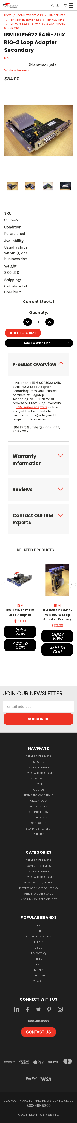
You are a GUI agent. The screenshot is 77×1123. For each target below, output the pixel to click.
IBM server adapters (31, 407)
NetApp (38, 969)
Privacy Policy (38, 800)
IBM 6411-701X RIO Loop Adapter (20, 612)
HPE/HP (38, 942)
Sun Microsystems (38, 936)
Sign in (30, 828)
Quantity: (38, 312)
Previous (5, 584)
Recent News (38, 817)
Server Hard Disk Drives (38, 773)
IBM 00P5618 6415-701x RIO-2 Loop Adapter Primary (57, 614)
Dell (38, 930)
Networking (38, 778)
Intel (39, 958)
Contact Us (38, 823)
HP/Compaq (38, 953)
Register (45, 828)
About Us (38, 789)
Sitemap (39, 834)
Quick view (20, 632)
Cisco (38, 947)
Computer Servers (38, 865)
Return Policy (38, 806)
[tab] (38, 364)
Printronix (39, 975)
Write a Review (16, 70)
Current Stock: (38, 301)
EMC (38, 964)
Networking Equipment (39, 882)
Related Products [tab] (35, 550)
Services (38, 784)
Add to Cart (20, 645)
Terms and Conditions (38, 795)
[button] (38, 1032)
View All (38, 981)
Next (72, 584)
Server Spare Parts (38, 756)
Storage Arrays (38, 767)
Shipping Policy (38, 811)
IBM (38, 925)
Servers (38, 761)
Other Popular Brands (38, 893)
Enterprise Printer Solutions (38, 888)
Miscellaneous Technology (38, 899)
